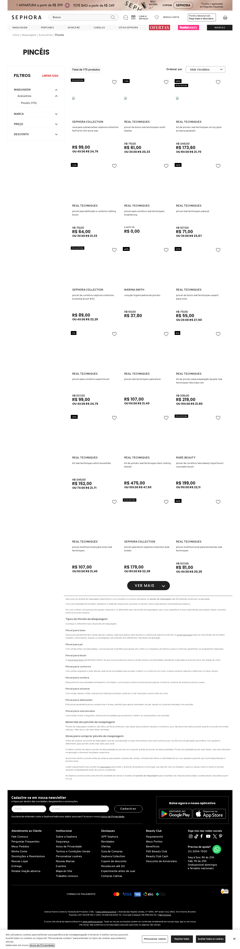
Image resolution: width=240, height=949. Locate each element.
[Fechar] (234, 939)
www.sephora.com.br (106, 912)
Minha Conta (19, 851)
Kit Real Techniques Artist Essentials (91, 463)
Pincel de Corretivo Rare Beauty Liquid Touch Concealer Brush (199, 465)
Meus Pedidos (20, 846)
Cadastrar (128, 808)
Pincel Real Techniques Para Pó (192, 211)
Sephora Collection (113, 856)
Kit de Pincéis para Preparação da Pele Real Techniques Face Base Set (199, 381)
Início (16, 35)
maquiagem (105, 767)
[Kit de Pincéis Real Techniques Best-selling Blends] (147, 434)
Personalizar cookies (69, 856)
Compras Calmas (111, 876)
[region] (120, 939)
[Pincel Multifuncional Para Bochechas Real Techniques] (199, 518)
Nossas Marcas (65, 861)
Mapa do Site (64, 871)
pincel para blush (76, 660)
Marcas (220, 27)
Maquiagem (29, 35)
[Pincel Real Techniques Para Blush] (147, 350)
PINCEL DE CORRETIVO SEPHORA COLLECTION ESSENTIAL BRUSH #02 (93, 297)
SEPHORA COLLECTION (87, 122)
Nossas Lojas (19, 861)
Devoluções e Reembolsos (28, 856)
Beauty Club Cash (157, 856)
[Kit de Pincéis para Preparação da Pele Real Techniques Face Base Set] (199, 350)
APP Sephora (109, 836)
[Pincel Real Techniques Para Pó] (199, 182)
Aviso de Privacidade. (113, 816)
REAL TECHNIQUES (137, 122)
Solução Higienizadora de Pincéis (142, 295)
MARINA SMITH (134, 289)
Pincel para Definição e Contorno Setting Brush (94, 213)
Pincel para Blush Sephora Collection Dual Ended (146, 549)
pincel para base (184, 635)
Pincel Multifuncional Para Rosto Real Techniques (92, 549)
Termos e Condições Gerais (73, 851)
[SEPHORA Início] (26, 17)
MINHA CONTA (171, 17)
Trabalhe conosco (67, 876)
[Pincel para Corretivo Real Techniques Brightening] (147, 182)
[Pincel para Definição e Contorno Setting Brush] (95, 182)
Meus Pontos (154, 841)
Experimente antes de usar (118, 871)
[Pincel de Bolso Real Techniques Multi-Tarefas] (147, 98)
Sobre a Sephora (66, 836)
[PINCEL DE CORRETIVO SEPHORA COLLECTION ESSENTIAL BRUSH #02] (95, 266)
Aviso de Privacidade (69, 846)
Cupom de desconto (114, 861)
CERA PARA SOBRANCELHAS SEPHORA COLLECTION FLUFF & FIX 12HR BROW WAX (95, 129)
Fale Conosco (19, 836)
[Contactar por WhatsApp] (216, 849)
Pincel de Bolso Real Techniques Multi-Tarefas (145, 129)
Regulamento (154, 836)
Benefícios (153, 846)
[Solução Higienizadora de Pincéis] (147, 266)
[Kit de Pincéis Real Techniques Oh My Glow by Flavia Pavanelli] (199, 98)
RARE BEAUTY (186, 457)
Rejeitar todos (181, 939)
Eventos (61, 866)
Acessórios (46, 35)
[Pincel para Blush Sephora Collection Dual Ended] (147, 518)
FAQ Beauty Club (156, 851)
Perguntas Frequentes (25, 841)
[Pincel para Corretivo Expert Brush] (95, 350)
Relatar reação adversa (25, 871)
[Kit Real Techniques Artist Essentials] (95, 434)
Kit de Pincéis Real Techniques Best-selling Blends (147, 465)
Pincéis (59, 35)
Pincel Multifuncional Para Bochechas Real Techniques (199, 549)
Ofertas (106, 846)
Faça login (194, 18)
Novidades (107, 841)
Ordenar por (174, 69)
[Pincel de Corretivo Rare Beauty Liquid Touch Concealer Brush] (199, 434)
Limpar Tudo (50, 75)
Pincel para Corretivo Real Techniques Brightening (144, 213)
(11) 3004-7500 (197, 851)
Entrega (16, 866)
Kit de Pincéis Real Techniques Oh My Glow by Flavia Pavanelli (199, 129)
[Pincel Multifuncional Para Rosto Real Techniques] (95, 518)
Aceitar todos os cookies (210, 939)
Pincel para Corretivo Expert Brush (90, 379)
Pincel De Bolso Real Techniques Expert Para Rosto (197, 297)
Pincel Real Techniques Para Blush (142, 379)
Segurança (62, 841)
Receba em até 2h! (113, 866)
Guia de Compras (112, 851)
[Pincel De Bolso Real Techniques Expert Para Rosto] (199, 266)
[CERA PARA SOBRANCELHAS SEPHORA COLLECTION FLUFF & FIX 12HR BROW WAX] (95, 98)
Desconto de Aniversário (161, 861)
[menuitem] (20, 27)
